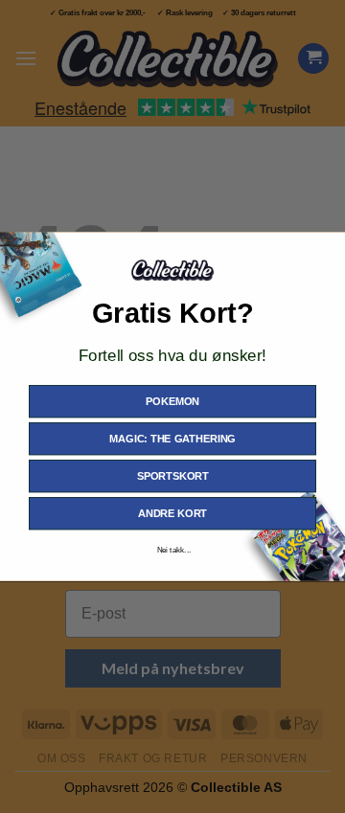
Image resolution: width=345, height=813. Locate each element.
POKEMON (172, 401)
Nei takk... (174, 549)
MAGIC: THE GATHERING (172, 438)
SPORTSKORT (173, 476)
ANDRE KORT (172, 513)
